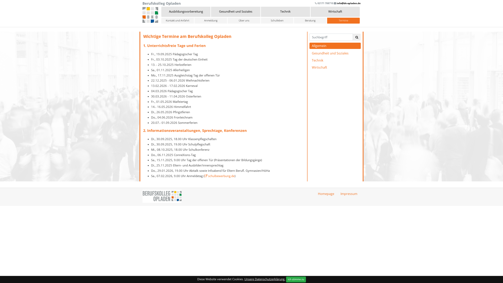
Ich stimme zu (296, 279)
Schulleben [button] (277, 20)
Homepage (326, 194)
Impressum (349, 194)
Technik (317, 60)
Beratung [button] (310, 20)
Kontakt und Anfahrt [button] (177, 20)
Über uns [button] (244, 20)
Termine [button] (343, 20)
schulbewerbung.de (221, 176)
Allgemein (319, 46)
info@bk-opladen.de (349, 3)
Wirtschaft (319, 67)
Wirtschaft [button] (335, 11)
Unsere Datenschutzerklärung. (264, 279)
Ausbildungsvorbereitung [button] (186, 11)
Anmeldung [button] (211, 20)
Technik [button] (285, 11)
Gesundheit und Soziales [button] (235, 11)
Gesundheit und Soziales (330, 53)
